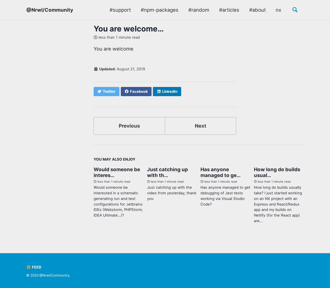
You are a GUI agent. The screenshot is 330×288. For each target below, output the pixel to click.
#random (198, 10)
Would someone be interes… (117, 172)
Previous (129, 126)
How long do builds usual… (277, 172)
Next (200, 126)
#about (257, 10)
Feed (36, 267)
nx (278, 10)
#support (120, 10)
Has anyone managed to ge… (220, 172)
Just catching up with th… (167, 172)
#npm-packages (159, 10)
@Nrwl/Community (49, 10)
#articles (229, 10)
